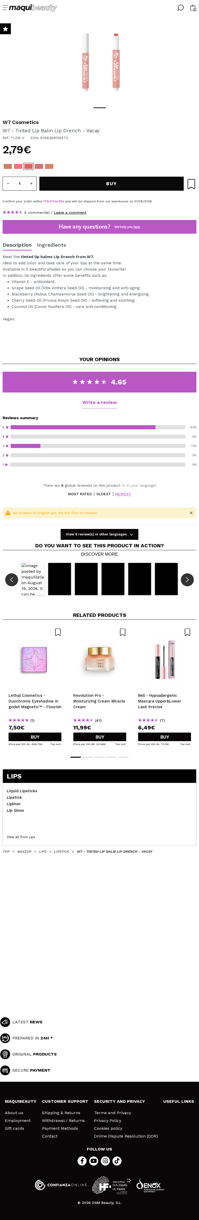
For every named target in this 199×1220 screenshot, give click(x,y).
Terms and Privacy (112, 1113)
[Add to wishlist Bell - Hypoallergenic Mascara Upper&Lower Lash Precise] (164, 632)
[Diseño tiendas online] (150, 1185)
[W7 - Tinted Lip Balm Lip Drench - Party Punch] (39, 166)
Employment (18, 1121)
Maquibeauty (21, 1101)
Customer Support (65, 1101)
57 (52, 201)
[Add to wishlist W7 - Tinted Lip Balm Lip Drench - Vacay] (191, 184)
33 (60, 201)
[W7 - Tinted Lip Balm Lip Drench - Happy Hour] (49, 166)
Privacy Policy (107, 1121)
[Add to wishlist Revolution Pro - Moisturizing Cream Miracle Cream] (99, 632)
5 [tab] (123, 757)
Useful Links (178, 1101)
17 (45, 201)
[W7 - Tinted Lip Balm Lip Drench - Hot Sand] (8, 166)
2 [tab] (87, 757)
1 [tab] (100, 107)
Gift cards (14, 1128)
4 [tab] (111, 757)
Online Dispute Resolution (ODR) (126, 1136)
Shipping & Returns (61, 1113)
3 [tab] (99, 757)
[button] (33, 579)
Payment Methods (60, 1128)
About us (14, 1113)
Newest (123, 494)
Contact (50, 1136)
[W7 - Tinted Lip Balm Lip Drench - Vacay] (28, 166)
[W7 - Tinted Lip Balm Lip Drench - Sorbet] (18, 166)
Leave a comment (70, 212)
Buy (35, 737)
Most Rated (80, 494)
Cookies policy (108, 1128)
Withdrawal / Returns (63, 1121)
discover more (99, 554)
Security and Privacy (119, 1101)
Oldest (103, 494)
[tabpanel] (99, 62)
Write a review (99, 402)
